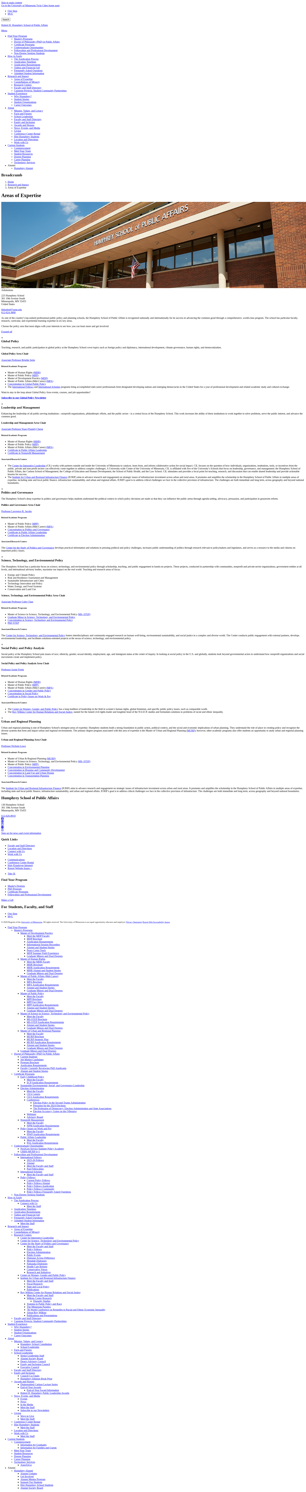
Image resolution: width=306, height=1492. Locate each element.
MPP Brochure (34, 999)
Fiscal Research (35, 1283)
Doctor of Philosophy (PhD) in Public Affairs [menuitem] (37, 41)
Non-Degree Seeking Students (29, 1194)
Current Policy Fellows (38, 1180)
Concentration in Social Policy (23, 693)
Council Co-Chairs (29, 1375)
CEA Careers (33, 1094)
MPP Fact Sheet (35, 1002)
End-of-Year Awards (30, 1387)
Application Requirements (40, 941)
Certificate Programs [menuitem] (24, 44)
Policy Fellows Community (40, 1189)
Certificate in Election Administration (26, 535)
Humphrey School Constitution (36, 1344)
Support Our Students (31, 1482)
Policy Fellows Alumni (38, 1183)
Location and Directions (20, 848)
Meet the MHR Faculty (38, 961)
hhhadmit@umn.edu (11, 309)
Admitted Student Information (29, 1220)
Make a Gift (7, 900)
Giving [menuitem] (17, 131)
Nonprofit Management (33, 453)
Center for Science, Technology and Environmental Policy (49, 1240)
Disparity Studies (41, 1301)
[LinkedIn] (153, 821)
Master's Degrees (16, 886)
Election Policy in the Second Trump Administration (59, 1102)
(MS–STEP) (84, 614)
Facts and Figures (23, 1350)
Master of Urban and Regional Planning (40, 1030)
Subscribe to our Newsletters (34, 1410)
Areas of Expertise (23, 1229)
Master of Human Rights (32, 959)
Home (11, 181)
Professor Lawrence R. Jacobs (16, 511)
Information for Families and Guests (38, 1447)
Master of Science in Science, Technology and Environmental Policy (54, 1013)
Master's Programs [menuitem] (23, 39)
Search (6, 19)
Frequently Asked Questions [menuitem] (28, 70)
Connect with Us (16, 851)
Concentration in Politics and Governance (29, 529)
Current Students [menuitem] (16, 145)
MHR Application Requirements (43, 967)
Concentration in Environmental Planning (28, 767)
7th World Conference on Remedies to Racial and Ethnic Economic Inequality (66, 1309)
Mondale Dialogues (37, 1260)
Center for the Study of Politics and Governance (30, 547)
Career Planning (22, 1459)
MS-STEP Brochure (37, 1019)
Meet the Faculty (35, 979)
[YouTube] (153, 824)
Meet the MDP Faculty (38, 936)
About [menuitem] (11, 108)
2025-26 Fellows (35, 1160)
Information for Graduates (33, 1444)
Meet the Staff (34, 1206)
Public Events (34, 1255)
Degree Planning (22, 1456)
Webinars (31, 1114)
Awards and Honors (24, 1381)
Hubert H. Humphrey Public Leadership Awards (44, 1393)
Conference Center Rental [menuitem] (27, 133)
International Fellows (22, 387)
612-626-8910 (8, 816)
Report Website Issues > (20, 868)
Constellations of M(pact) (27, 1232)
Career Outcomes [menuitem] (23, 105)
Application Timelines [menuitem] (25, 62)
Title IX (11, 873)
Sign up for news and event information (21, 833)
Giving (17, 1413)
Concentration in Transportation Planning (28, 775)
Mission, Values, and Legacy (28, 1341)
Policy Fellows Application (40, 1186)
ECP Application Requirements (42, 1082)
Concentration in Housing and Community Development (36, 770)
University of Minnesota (31, 922)
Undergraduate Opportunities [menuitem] (28, 47)
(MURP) (51, 758)
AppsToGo (26, 1465)
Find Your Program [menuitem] (17, 36)
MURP (191, 730)
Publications (33, 1289)
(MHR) (37, 372)
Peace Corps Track (36, 950)
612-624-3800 (8, 312)
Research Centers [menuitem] (23, 85)
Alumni (30, 1163)
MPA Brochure (34, 982)
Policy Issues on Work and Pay (36, 1128)
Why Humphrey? (23, 1327)
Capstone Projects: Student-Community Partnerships (40, 1321)
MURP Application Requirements (44, 1042)
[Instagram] (153, 830)
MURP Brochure (35, 1036)
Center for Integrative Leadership (29, 465)
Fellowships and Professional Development (29, 894)
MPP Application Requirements (42, 1005)
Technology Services (24, 1462)
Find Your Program (17, 927)
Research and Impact (18, 184)
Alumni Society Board (31, 1358)
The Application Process (26, 1200)
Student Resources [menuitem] (23, 154)
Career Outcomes (23, 1335)
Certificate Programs (18, 891)
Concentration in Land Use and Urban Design (31, 773)
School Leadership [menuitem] (23, 116)
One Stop (12, 11)
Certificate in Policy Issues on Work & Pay (29, 696)
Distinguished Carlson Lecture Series (39, 1384)
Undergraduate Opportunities (28, 1145)
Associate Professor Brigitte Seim (18, 360)
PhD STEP (13, 623)
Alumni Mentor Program (32, 1479)
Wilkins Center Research (39, 1298)
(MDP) (44, 378)
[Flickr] (153, 827)
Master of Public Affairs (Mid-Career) (39, 976)
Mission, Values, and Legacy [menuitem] (28, 110)
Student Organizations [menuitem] (25, 102)
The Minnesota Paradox (39, 1306)
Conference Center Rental (21, 862)
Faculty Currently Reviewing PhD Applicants (43, 1068)
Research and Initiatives (39, 1272)
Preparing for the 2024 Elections (49, 1105)
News (23, 1401)
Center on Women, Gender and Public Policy (43, 1275)
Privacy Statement (134, 922)
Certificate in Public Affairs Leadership (27, 450)
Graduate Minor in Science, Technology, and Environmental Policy (41, 617)
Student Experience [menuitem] (17, 93)
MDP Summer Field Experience (43, 953)
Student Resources (23, 1453)
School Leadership (29, 1347)
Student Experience (17, 1324)
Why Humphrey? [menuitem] (23, 96)
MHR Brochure (35, 964)
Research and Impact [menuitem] (18, 76)
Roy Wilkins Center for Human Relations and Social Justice (42, 712)
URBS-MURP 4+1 (30, 1151)
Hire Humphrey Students (26, 1424)
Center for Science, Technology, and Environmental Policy (35, 635)
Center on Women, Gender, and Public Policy (35, 709)
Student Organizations (25, 1332)
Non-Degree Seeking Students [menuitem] (29, 53)
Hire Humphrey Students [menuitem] (26, 136)
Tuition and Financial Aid (27, 1214)
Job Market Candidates (32, 1059)
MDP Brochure (34, 938)
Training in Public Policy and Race (44, 1304)
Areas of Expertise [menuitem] (23, 79)
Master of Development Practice (36, 933)
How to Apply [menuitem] (15, 56)
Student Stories (21, 1329)
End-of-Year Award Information (43, 1390)
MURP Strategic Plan (37, 1039)
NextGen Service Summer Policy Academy (42, 1148)
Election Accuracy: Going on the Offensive (55, 1111)
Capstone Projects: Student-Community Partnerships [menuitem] (40, 90)
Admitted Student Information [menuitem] (29, 73)
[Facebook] (153, 818)
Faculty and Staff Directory (21, 845)
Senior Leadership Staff (32, 1355)
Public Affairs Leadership (33, 1137)
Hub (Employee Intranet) (20, 865)
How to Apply (15, 1197)
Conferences (33, 1099)
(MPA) (49, 381)
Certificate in (14, 453)
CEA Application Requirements (43, 1097)
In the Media (26, 1404)
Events (23, 1398)
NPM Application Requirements (43, 1125)
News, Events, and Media (27, 1396)
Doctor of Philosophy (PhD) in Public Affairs (37, 1053)
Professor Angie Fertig (12, 669)
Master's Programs (23, 930)
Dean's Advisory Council (33, 1361)
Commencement (22, 1442)
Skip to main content (11, 2)
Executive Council (29, 1367)
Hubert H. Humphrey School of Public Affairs (24, 25)
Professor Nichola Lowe (13, 746)
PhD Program (15, 889)
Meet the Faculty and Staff (40, 1166)
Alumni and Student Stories (41, 947)
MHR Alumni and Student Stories (44, 970)
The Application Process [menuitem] (26, 59)
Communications (16, 859)
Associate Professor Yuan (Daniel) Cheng (22, 429)
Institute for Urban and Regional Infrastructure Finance (39, 477)
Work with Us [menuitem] (21, 142)
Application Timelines (25, 1209)
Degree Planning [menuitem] (22, 156)
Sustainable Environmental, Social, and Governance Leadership (52, 1085)
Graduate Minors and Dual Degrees (45, 956)
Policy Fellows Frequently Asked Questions (49, 1191)
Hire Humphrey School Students (36, 1485)
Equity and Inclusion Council (35, 1364)
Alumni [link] (11, 165)
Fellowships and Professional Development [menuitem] (36, 50)
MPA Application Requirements (43, 984)
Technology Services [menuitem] (24, 162)
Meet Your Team (22, 1450)
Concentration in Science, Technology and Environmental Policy (40, 620)
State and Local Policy (38, 1286)
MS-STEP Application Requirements (45, 1022)
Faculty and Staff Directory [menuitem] (27, 87)
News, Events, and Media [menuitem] (27, 128)
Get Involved (27, 1476)
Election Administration (32, 1088)
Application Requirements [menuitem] (27, 64)
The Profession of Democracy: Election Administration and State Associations (72, 1108)
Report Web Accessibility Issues (156, 922)
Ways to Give (27, 1416)
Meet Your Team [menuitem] (22, 151)
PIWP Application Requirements (43, 1134)
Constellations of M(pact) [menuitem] (27, 82)
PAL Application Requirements (42, 1143)
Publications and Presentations (42, 1315)
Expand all (6, 331)
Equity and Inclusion (24, 1373)
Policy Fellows (27, 1177)
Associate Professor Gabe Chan (17, 601)
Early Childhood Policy (32, 1076)
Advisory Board (35, 1117)
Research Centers (23, 1235)
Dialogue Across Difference (41, 1258)
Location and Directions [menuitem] (26, 139)
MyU (10, 13)
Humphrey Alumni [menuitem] (23, 168)
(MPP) (35, 375)
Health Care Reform (37, 1266)
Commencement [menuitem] (22, 148)
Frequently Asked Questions (28, 1217)
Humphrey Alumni (23, 1470)
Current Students (28, 1056)
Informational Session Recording (43, 944)
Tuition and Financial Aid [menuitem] (27, 67)
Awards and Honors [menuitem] (24, 125)
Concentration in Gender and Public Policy (29, 690)
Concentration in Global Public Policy (27, 384)
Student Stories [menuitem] (21, 99)
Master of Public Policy (32, 993)
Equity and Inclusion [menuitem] (24, 122)
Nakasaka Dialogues (37, 1263)
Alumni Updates (28, 1473)
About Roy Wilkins (36, 1312)
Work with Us (15, 854)
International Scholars (49, 387)
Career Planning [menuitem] (22, 159)
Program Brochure (29, 1062)
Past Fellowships (35, 1168)
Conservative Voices (37, 1269)
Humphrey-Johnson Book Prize (36, 1378)
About (11, 1338)
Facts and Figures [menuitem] (23, 113)
